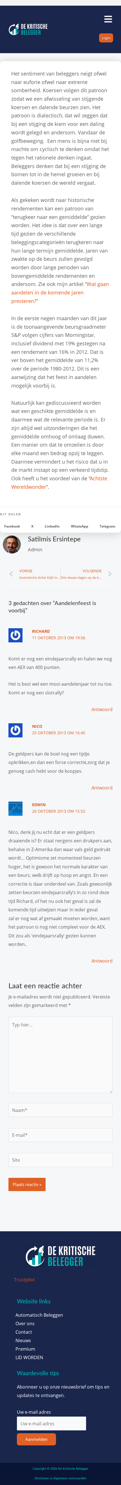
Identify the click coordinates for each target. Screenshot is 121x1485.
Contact (23, 1332)
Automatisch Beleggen (39, 1315)
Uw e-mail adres (34, 1412)
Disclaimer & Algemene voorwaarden (60, 1478)
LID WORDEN (29, 1357)
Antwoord (102, 709)
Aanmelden (36, 1439)
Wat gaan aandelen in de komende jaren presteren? (60, 292)
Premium (25, 1349)
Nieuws (23, 1340)
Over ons (25, 1323)
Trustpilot (24, 1279)
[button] (12, 526)
